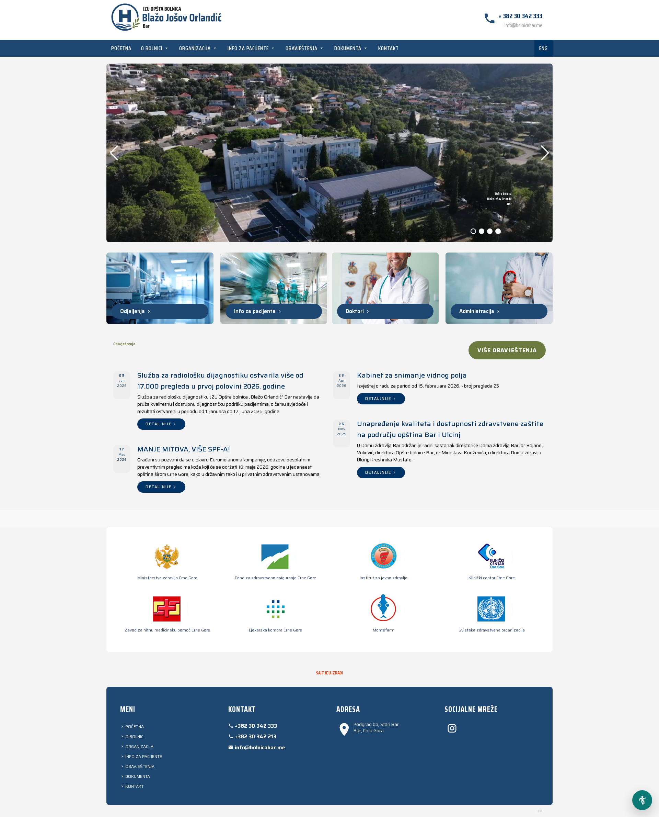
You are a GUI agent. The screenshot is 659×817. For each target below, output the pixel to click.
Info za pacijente (249, 48)
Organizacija (195, 48)
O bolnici (152, 48)
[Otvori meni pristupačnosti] (642, 800)
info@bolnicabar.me (523, 25)
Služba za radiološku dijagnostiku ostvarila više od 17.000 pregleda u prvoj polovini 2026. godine (220, 381)
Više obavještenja (507, 350)
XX (539, 811)
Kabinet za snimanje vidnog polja (412, 375)
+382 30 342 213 (254, 736)
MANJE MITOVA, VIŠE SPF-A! (183, 449)
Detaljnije (159, 424)
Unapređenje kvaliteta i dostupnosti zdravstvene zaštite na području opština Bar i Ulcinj (450, 429)
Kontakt (388, 48)
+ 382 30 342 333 (520, 15)
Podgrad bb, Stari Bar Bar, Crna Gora (376, 727)
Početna (121, 48)
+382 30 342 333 (255, 726)
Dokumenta (348, 48)
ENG (543, 48)
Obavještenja (302, 48)
